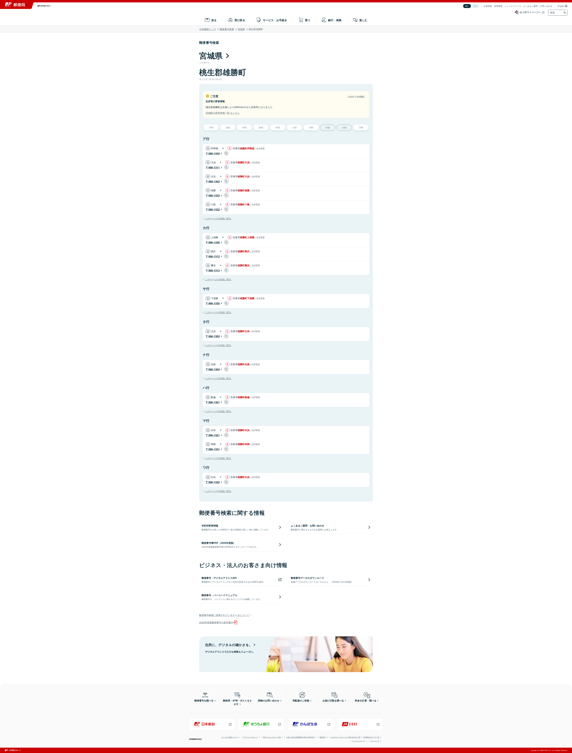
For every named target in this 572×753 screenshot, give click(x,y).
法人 (475, 6)
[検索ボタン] (565, 12)
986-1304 (214, 369)
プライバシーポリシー (250, 737)
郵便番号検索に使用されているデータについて (224, 615)
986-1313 (214, 270)
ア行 (211, 127)
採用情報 (498, 5)
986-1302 (214, 181)
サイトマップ (374, 741)
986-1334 (214, 153)
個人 (467, 6)
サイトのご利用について (229, 737)
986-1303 (214, 336)
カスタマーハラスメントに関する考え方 (344, 737)
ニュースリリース (512, 5)
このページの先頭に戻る (218, 218)
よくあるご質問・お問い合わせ (537, 5)
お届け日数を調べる (333, 700)
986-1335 (214, 303)
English (561, 5)
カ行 (227, 127)
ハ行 (294, 127)
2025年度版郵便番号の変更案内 (216, 622)
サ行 (244, 127)
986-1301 (214, 402)
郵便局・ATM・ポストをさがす (237, 702)
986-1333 (214, 195)
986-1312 (214, 256)
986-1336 (214, 242)
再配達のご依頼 (301, 700)
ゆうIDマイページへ (530, 12)
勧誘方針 (323, 737)
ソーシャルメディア (358, 741)
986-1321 (214, 435)
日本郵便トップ (207, 29)
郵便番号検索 (227, 29)
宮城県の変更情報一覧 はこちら (223, 113)
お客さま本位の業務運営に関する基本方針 (300, 737)
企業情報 (488, 5)
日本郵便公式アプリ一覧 (371, 737)
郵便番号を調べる (203, 700)
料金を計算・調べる (365, 700)
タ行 (261, 127)
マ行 (311, 127)
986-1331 (214, 449)
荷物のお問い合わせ (268, 700)
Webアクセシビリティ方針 (272, 737)
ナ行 (277, 127)
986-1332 (214, 209)
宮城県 (241, 29)
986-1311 (214, 167)
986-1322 (214, 482)
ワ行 (361, 127)
